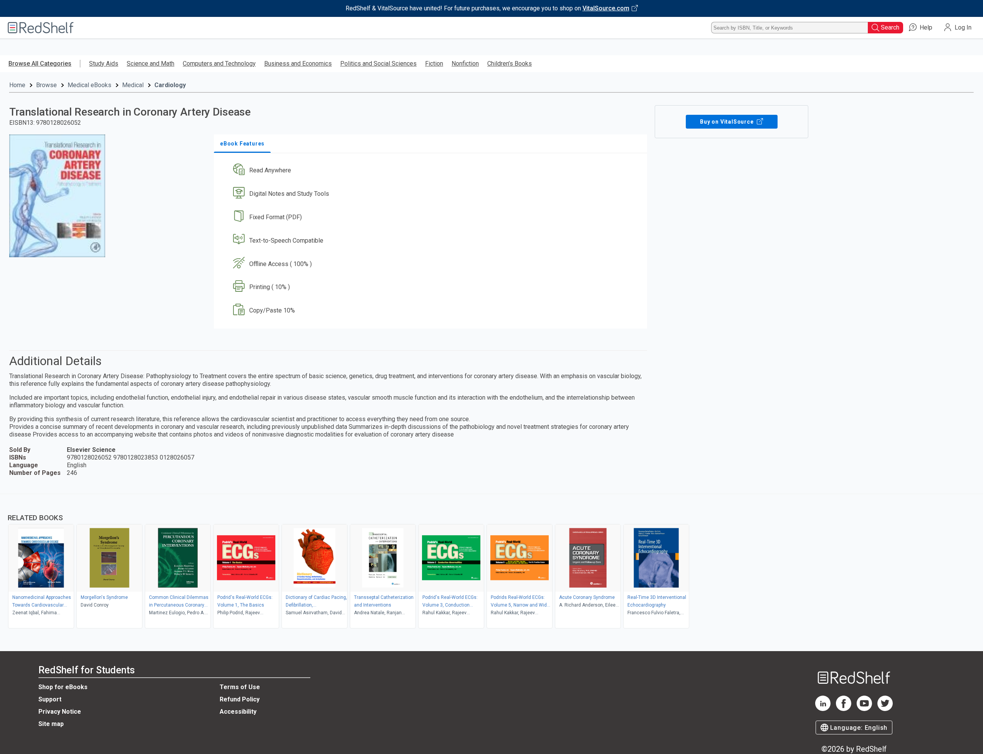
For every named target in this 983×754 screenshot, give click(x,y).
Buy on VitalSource (727, 122)
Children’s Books (509, 63)
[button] (431, 170)
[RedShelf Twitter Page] (885, 709)
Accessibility (238, 711)
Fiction (434, 63)
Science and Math (150, 63)
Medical (133, 85)
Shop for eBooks (63, 687)
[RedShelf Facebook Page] (843, 709)
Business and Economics (298, 63)
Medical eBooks (89, 85)
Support (49, 699)
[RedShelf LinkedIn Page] (823, 709)
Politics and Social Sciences (378, 63)
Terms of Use (240, 687)
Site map (51, 724)
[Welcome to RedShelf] (41, 27)
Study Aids (103, 63)
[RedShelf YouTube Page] (864, 709)
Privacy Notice (59, 711)
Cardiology (170, 85)
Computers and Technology (219, 63)
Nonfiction (465, 63)
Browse (46, 85)
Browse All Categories (39, 63)
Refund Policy (240, 699)
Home (17, 85)
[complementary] (491, 562)
